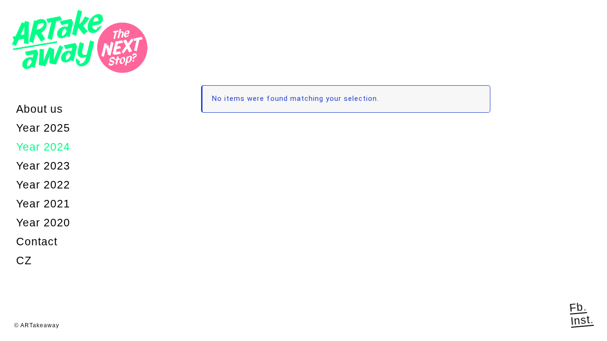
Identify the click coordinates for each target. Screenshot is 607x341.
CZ (24, 260)
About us (39, 109)
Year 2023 (43, 166)
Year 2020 (43, 222)
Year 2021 (43, 203)
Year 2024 (43, 147)
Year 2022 (43, 185)
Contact (36, 241)
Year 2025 (43, 128)
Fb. (578, 307)
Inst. (582, 320)
